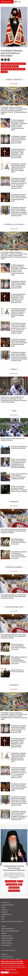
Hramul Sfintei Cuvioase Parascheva (11, 921)
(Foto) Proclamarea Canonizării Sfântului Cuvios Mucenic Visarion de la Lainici (18, 541)
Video (9, 66)
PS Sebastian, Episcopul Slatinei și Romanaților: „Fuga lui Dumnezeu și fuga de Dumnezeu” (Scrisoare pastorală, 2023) (18, 168)
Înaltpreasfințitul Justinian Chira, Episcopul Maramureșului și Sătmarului (14, 868)
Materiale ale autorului (19, 63)
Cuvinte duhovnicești (11, 884)
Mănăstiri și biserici (6, 69)
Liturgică (4, 909)
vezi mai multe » (14, 83)
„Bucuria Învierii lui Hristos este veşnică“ (17, 670)
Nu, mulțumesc (13, 972)
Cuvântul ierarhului (6, 63)
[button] (18, 2)
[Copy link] (8, 59)
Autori (3, 926)
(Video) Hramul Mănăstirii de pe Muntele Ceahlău (19, 447)
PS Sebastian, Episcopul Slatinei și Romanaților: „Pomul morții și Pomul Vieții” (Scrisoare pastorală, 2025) (18, 139)
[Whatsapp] (5, 59)
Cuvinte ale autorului (11, 881)
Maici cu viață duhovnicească (10, 931)
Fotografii (15, 66)
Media (3, 917)
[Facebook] (2, 59)
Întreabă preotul (6, 914)
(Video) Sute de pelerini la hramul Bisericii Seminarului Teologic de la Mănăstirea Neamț (19, 476)
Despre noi (4, 954)
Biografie (20, 881)
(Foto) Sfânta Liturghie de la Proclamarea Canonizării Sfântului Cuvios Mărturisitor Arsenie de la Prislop (13, 531)
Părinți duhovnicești (7, 928)
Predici (3, 66)
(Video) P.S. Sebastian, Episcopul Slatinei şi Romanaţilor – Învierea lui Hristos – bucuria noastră (19, 489)
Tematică (4, 933)
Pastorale (4, 72)
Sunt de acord (4, 972)
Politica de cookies (7, 957)
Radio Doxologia (6, 945)
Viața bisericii (5, 902)
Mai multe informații (10, 969)
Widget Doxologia (6, 943)
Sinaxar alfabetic (6, 936)
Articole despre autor (19, 69)
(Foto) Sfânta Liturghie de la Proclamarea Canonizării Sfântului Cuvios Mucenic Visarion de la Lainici (19, 555)
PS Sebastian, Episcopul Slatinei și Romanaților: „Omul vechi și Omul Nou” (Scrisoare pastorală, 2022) (19, 198)
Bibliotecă (4, 912)
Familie (3, 907)
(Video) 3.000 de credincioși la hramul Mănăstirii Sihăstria (13, 439)
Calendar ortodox (6, 940)
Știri (2, 919)
